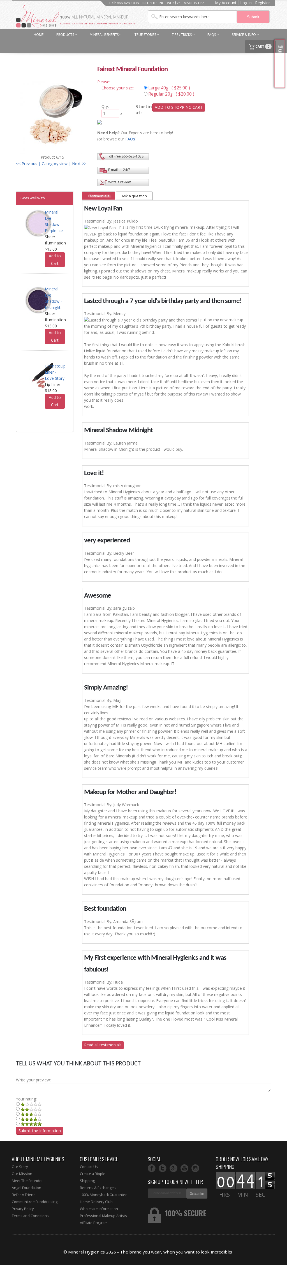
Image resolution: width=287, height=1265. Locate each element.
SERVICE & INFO (244, 34)
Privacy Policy (23, 1208)
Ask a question (134, 195)
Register (262, 2)
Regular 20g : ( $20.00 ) (171, 94)
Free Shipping (279, 63)
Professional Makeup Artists (103, 1215)
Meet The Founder (27, 1180)
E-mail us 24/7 (119, 169)
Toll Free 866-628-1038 (125, 156)
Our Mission (22, 1173)
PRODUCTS (65, 34)
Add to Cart (55, 259)
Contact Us (89, 1166)
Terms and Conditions (30, 1215)
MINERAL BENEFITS (104, 34)
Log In (246, 2)
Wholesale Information (99, 1208)
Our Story (20, 1166)
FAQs (212, 34)
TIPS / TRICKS (182, 34)
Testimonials (98, 195)
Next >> (79, 163)
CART (261, 46)
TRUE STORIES (146, 34)
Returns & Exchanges (98, 1187)
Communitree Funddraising (34, 1201)
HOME (38, 34)
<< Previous (26, 163)
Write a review (119, 182)
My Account (226, 2)
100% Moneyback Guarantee (104, 1194)
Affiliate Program (94, 1222)
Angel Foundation (26, 1187)
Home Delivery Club (96, 1201)
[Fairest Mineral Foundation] (52, 117)
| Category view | (54, 163)
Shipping (87, 1180)
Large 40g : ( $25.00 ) (169, 88)
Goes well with (32, 198)
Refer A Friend (24, 1194)
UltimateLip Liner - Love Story (55, 372)
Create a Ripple (92, 1173)
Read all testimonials (103, 1044)
